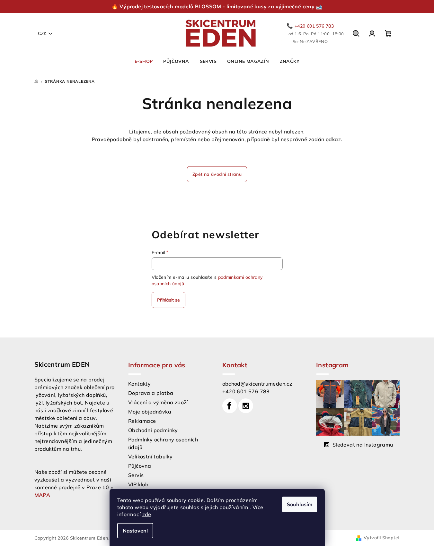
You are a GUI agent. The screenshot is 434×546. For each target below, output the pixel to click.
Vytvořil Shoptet (382, 538)
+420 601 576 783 (246, 391)
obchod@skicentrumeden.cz (257, 383)
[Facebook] (229, 405)
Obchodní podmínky (153, 430)
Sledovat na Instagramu (362, 444)
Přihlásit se (168, 300)
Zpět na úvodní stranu (217, 174)
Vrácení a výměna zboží (158, 402)
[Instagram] (245, 405)
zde (146, 514)
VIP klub (138, 484)
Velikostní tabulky (150, 456)
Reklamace (142, 421)
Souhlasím (299, 504)
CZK (42, 33)
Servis (136, 475)
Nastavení (135, 530)
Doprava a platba (150, 393)
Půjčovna (139, 466)
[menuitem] (143, 61)
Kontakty (139, 383)
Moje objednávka (149, 411)
